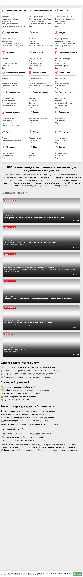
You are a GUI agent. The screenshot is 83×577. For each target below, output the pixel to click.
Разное (62, 147)
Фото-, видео (64, 132)
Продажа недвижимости (16, 10)
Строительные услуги (10, 43)
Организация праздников (11, 140)
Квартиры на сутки (36, 17)
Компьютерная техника (15, 72)
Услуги (62, 33)
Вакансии (32, 39)
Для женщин (60, 118)
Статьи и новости (14, 192)
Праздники (10, 132)
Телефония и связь (62, 61)
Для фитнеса (60, 85)
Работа (35, 33)
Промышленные (35, 138)
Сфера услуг (33, 140)
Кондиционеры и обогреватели (40, 85)
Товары (31, 153)
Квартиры (6, 17)
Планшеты (6, 81)
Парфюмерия (34, 120)
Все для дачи (38, 52)
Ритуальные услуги (62, 41)
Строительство (12, 33)
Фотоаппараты (61, 138)
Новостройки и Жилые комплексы (10, 20)
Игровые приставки (9, 83)
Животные (33, 155)
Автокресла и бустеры (63, 103)
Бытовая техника (39, 72)
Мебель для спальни (9, 100)
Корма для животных (10, 63)
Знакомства (64, 112)
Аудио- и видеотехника (37, 83)
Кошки (4, 61)
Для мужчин (60, 120)
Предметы (59, 155)
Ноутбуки (5, 78)
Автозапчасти (60, 24)
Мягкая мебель (8, 98)
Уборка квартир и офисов (65, 43)
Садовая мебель (35, 66)
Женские (32, 98)
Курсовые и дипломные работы (41, 46)
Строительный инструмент (12, 46)
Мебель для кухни (9, 103)
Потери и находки (62, 153)
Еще (3, 28)
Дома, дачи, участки (10, 24)
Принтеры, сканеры (9, 85)
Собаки (5, 59)
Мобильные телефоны (63, 59)
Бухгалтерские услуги (10, 125)
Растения (5, 66)
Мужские (32, 100)
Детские (32, 103)
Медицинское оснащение (38, 118)
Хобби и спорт (64, 72)
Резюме (32, 41)
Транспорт (63, 10)
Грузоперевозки (61, 39)
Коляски (58, 100)
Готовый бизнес (8, 118)
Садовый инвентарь (36, 61)
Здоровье (37, 112)
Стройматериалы (8, 39)
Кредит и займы (8, 123)
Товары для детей (66, 92)
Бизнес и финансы (12, 112)
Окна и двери (7, 41)
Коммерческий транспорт (65, 19)
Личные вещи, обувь (41, 92)
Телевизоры (33, 81)
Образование (34, 43)
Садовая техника (35, 59)
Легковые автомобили (63, 17)
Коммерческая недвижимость (13, 26)
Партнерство (7, 120)
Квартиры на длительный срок (40, 19)
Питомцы (10, 52)
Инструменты (7, 155)
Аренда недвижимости (42, 10)
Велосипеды (60, 78)
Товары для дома (12, 92)
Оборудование (38, 132)
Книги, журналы (8, 153)
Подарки (5, 138)
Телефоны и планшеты (68, 52)
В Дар (35, 147)
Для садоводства (35, 63)
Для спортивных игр (63, 83)
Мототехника (60, 21)
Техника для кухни (35, 78)
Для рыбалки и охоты (63, 81)
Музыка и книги (12, 147)
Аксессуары (60, 63)
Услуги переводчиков (63, 46)
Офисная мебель (8, 105)
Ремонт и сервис (61, 66)
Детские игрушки (61, 105)
